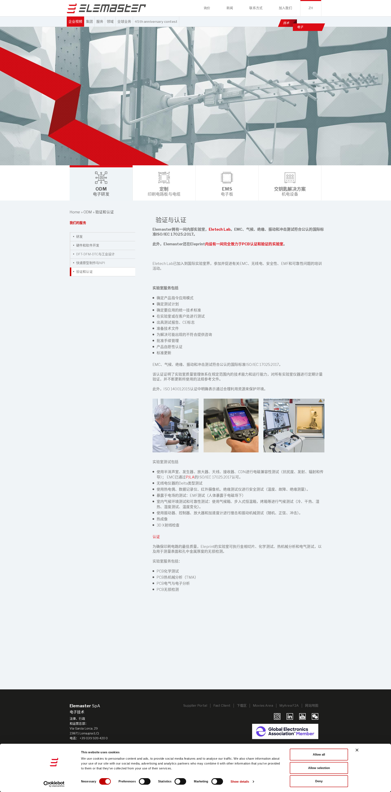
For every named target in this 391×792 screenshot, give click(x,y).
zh (311, 8)
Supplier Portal (195, 706)
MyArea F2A (289, 706)
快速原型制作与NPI (90, 263)
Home (75, 212)
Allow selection (319, 768)
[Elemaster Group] (106, 8)
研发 (79, 237)
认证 (156, 537)
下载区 (242, 706)
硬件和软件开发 (87, 245)
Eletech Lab (220, 229)
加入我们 (285, 8)
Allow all (319, 754)
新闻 (229, 8)
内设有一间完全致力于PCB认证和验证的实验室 (244, 244)
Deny (319, 781)
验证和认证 (84, 272)
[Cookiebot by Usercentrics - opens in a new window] (54, 784)
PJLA (190, 477)
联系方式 (255, 8)
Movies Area (263, 706)
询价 (207, 8)
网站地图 (311, 706)
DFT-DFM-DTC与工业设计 (95, 254)
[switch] (144, 781)
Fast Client (222, 706)
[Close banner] (357, 750)
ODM (87, 212)
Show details (240, 781)
